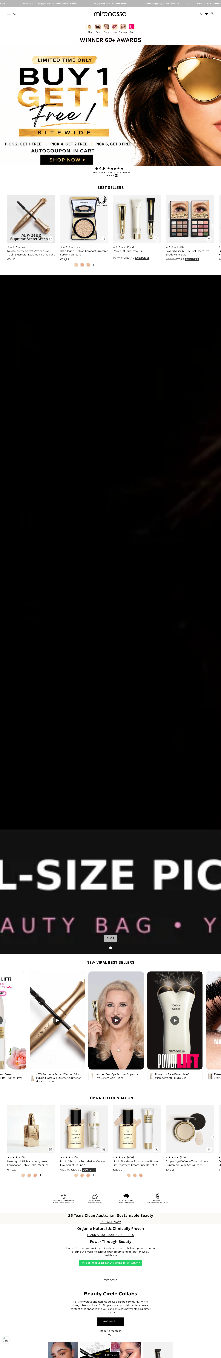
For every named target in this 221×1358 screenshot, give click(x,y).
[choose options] (103, 239)
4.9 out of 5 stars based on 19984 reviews (110, 172)
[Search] (14, 13)
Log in (110, 1334)
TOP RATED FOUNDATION (110, 1098)
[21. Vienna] (88, 265)
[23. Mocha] (82, 265)
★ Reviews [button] (110, 1355)
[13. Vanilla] (76, 265)
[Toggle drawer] (9, 14)
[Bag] (212, 13)
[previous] (7, 226)
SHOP (110, 938)
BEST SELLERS (110, 187)
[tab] (110, 947)
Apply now (110, 1321)
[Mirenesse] (110, 13)
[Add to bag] (51, 239)
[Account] (200, 13)
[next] (213, 226)
